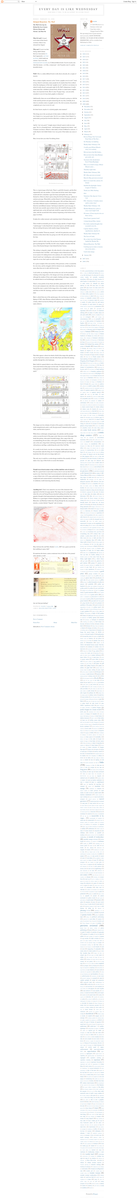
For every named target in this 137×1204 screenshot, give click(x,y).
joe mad (88, 682)
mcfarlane (82, 814)
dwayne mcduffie (98, 511)
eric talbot (99, 525)
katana (92, 716)
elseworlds (83, 521)
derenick (82, 490)
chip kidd (94, 411)
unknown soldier (97, 1137)
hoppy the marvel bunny (87, 632)
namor (82, 856)
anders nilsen (91, 302)
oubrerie (89, 889)
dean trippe (83, 477)
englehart (98, 523)
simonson (82, 1011)
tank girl (97, 1072)
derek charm (90, 488)
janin (90, 657)
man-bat (91, 784)
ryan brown (82, 970)
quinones (85, 934)
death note (91, 477)
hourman (82, 634)
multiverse (99, 847)
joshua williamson (89, 699)
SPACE (100, 1020)
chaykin (94, 409)
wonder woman (95, 1173)
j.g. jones (96, 651)
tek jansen (89, 1076)
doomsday (88, 504)
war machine (90, 1148)
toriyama (82, 1125)
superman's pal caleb (85, 1064)
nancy (88, 856)
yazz (101, 1179)
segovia (82, 997)
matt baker (101, 803)
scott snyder (100, 988)
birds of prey (89, 352)
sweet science (88, 1066)
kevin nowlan (96, 726)
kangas (88, 714)
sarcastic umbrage (86, 978)
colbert (102, 426)
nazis (83, 858)
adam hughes (83, 281)
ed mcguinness (89, 515)
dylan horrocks (86, 513)
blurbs (102, 363)
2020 (84, 71)
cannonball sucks (98, 388)
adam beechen (98, 279)
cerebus (89, 405)
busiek (87, 384)
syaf (103, 1066)
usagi (101, 1139)
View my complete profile (89, 45)
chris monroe (83, 415)
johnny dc (92, 693)
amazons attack (93, 300)
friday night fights (85, 559)
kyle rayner (101, 741)
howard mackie (90, 634)
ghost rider (89, 578)
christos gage (98, 417)
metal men (83, 820)
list (46, 54)
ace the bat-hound (86, 275)
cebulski (91, 402)
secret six (84, 995)
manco (89, 786)
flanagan (90, 546)
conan (100, 435)
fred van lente (84, 554)
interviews (82, 649)
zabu (93, 1183)
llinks (81, 767)
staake (99, 1030)
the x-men (101, 1097)
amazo (85, 300)
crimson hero (95, 448)
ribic (101, 953)
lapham (82, 745)
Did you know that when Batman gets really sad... (93, 156)
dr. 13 (101, 506)
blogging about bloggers (87, 361)
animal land (83, 306)
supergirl (82, 1058)
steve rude (96, 1039)
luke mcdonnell (100, 771)
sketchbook (89, 1013)
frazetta (100, 552)
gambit (81, 565)
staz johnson (99, 1034)
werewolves (85, 1156)
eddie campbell (98, 515)
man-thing (98, 784)
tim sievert (89, 1106)
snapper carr (98, 1016)
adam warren (85, 283)
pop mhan (92, 919)
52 (81, 271)
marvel (91, 797)
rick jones (91, 955)
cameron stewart (88, 388)
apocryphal (99, 308)
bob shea (99, 365)
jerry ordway (92, 670)
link (96, 762)
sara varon (101, 976)
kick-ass (95, 728)
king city (88, 730)
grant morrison (89, 592)
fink (94, 542)
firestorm (86, 544)
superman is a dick (84, 1062)
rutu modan (99, 967)
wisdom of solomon (85, 1166)
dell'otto (89, 483)
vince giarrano (88, 1143)
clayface (98, 421)
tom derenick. (91, 1112)
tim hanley (99, 1104)
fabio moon (83, 538)
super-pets (89, 1053)
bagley (82, 323)
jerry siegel (101, 670)
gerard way (90, 576)
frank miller (100, 550)
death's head (99, 477)
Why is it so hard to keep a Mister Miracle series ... (93, 166)
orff (81, 885)
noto (93, 875)
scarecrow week (87, 982)
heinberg (85, 621)
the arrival (84, 1085)
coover (90, 439)
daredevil (84, 458)
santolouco (94, 976)
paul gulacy (83, 900)
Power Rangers (86, 923)
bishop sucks (99, 352)
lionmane (88, 765)
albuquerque (83, 289)
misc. (85, 193)
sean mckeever (87, 990)
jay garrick (97, 661)
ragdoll (96, 936)
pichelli (96, 912)
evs (100, 536)
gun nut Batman (94, 609)
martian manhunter (86, 795)
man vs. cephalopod (98, 782)
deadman (94, 475)
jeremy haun (99, 667)
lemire (90, 751)
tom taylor (99, 1114)
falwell (81, 540)
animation (98, 306)
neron (90, 860)
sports (84, 1030)
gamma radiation (89, 565)
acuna (90, 279)
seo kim (89, 999)
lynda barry (91, 773)
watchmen (82, 1152)
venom (96, 1141)
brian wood (89, 375)
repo (99, 951)
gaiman (93, 563)
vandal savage (83, 1141)
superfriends (99, 1055)
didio (94, 494)
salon (102, 972)
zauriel (84, 1185)
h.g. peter (99, 611)
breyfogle (98, 373)
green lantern (84, 601)
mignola (102, 824)
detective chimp (91, 490)
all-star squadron (100, 294)
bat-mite (84, 329)
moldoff (99, 833)
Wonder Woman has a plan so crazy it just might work (92, 210)
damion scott (92, 454)
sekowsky (88, 997)
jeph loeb (89, 668)
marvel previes (92, 799)
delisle (83, 483)
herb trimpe (98, 621)
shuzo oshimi (89, 1007)
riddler (82, 957)
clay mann (91, 421)
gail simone (83, 563)
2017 (84, 79)
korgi (87, 739)
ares (95, 310)
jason (102, 657)
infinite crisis (98, 647)
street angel (83, 1045)
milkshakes (101, 826)
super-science (99, 1053)
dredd (92, 508)
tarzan (102, 1072)
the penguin (83, 1091)
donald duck (84, 502)
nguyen (90, 864)
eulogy (102, 529)
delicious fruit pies (99, 481)
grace (97, 590)
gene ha (85, 571)
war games (82, 1148)
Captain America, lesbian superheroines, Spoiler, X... (92, 230)
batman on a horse (92, 336)
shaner (89, 1001)
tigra (94, 1104)
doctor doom (83, 498)
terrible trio (97, 1079)
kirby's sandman (100, 732)
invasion (95, 649)
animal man (90, 306)
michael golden (94, 822)
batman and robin (99, 331)
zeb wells (96, 1185)
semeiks (95, 997)
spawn (81, 1022)
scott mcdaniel (98, 986)
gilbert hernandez (92, 582)
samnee (102, 974)
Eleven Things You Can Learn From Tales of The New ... (92, 138)
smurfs (90, 1016)
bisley (81, 354)
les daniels (83, 755)
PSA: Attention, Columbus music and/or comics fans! (93, 202)
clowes (96, 426)
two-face (82, 1131)
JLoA (96, 678)
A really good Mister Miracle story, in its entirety (92, 148)
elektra (86, 519)
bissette (87, 354)
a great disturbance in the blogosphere (94, 271)
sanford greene (85, 976)
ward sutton (85, 1150)
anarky (83, 302)
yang (96, 1179)
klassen (82, 737)
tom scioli (91, 1114)
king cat (82, 730)
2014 (84, 87)
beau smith (94, 342)
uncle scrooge (84, 1137)
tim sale (82, 1106)
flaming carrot (83, 546)
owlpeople (101, 889)
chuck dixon (100, 419)
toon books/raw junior (86, 1122)
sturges (82, 1047)
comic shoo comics (92, 432)
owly (83, 891)
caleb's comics (92, 386)
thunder (102, 1101)
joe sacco (94, 682)
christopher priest (89, 417)
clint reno (88, 423)
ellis (91, 519)
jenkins (82, 667)
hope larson (92, 630)
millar (83, 828)
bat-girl (102, 327)
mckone (96, 814)
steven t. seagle (89, 1041)
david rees (91, 469)
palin (100, 891)
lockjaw (92, 767)
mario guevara (94, 790)
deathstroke (83, 479)
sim (81, 1009)
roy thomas (94, 965)
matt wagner (99, 805)
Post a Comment (38, 619)
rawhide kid (83, 942)
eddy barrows (83, 517)
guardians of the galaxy (86, 605)
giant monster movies (93, 580)
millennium (91, 828)
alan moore (89, 287)
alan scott (98, 288)
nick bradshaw (98, 864)
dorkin (100, 504)
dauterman (92, 465)
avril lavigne (98, 317)
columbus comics (86, 428)
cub (97, 450)
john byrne (85, 686)
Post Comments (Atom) (47, 626)
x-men (89, 1179)
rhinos (95, 953)
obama (88, 877)
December (87, 106)
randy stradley (88, 940)
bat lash (88, 327)
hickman (88, 626)
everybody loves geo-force (95, 531)
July (85, 120)
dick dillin (87, 494)
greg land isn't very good (97, 601)
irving (84, 651)
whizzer (100, 1158)
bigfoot (89, 350)
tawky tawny (90, 1074)
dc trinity (97, 473)
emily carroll (98, 521)
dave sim (82, 467)
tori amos (98, 1122)
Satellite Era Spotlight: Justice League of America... (92, 186)
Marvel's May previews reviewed (93, 178)
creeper (88, 448)
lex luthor (88, 758)
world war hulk (90, 1177)
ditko (91, 496)
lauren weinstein (92, 747)
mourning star (98, 843)
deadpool (99, 475)
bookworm (99, 367)
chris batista (84, 413)
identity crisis (97, 640)
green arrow (94, 594)
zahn (97, 1183)
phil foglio (97, 906)
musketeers (96, 849)
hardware (84, 617)
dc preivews (99, 469)
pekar (81, 902)
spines (97, 1028)
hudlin (95, 636)
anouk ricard (83, 308)
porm (81, 921)
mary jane (84, 803)
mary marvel (93, 803)
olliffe (100, 881)
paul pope (90, 900)
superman (97, 1060)
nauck (102, 856)
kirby (92, 733)
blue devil (90, 363)
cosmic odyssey (84, 444)
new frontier (91, 862)
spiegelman (91, 1028)
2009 (84, 101)
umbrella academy (97, 1133)
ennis (81, 525)
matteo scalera (83, 807)
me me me (86, 816)
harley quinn (92, 617)
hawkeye (87, 619)
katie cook (93, 718)
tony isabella (99, 1118)
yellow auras (83, 1181)
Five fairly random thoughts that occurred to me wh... (93, 225)
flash (95, 546)
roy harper (85, 965)
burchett (82, 382)
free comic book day (96, 557)
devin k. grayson (86, 492)
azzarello (98, 319)
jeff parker (96, 663)
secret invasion (89, 993)
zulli (91, 1187)
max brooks (82, 809)
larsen (102, 745)
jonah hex (101, 695)
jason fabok (95, 659)
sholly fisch (83, 1005)
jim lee (99, 674)
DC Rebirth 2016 (87, 473)
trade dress (83, 1127)
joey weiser (93, 684)
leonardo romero (98, 753)
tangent (91, 1072)
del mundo (99, 479)
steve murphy (95, 1037)
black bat (88, 357)
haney (84, 615)
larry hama (95, 745)
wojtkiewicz (95, 1166)
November (87, 109)
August (86, 118)
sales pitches (96, 972)
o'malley (82, 877)
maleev (83, 780)
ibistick (82, 640)
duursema (87, 511)
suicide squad (92, 1047)
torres (88, 1125)
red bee (96, 945)
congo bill (83, 437)
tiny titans (89, 1108)
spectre (99, 1022)
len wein (82, 753)
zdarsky (90, 1185)
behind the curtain (93, 344)
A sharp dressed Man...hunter (92, 221)
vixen (102, 1143)
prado (93, 923)
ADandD (95, 283)
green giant (82, 599)
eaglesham (99, 513)
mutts (102, 849)
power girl (101, 921)
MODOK (91, 833)
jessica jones (85, 672)
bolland (82, 367)
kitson (100, 734)
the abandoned (100, 1083)
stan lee (89, 1032)
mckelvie (89, 814)
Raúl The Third (98, 940)
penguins (88, 902)
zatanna (102, 1183)
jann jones (96, 657)
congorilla (91, 437)
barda (93, 325)
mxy (83, 852)
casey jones (101, 396)
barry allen (100, 325)
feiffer (99, 540)
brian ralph (82, 375)
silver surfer (99, 1007)
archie (90, 310)
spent (94, 1024)
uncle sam (98, 1135)
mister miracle (88, 830)
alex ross (88, 292)
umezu (81, 1135)
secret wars (92, 995)
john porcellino (84, 688)
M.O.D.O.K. (83, 776)
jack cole (90, 653)
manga (82, 788)
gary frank (89, 567)
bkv (98, 354)
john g (100, 686)
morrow (94, 841)
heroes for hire (90, 624)
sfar (101, 999)
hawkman (101, 619)
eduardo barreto (93, 517)
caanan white (94, 384)
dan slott (101, 456)
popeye (100, 919)
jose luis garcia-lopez (95, 697)
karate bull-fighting (84, 716)
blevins (100, 359)
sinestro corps (98, 1011)
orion (90, 885)
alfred (102, 292)
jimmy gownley (83, 676)
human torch (83, 638)
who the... (82, 1160)
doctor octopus (94, 498)
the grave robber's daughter (89, 1087)
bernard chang (92, 348)
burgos (93, 382)
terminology (89, 1079)
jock (84, 680)
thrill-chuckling (95, 1101)
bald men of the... (92, 323)
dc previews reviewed (98, 471)
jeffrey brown (91, 665)
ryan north (99, 970)
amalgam (82, 298)
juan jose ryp (96, 701)
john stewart (91, 691)
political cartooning (98, 917)
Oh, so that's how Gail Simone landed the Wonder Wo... (92, 240)
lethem (100, 755)
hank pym (90, 615)
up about (35, 58)
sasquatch (94, 978)
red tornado (96, 947)
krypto (100, 739)
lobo (86, 767)
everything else (85, 534)
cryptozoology (90, 450)
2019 (84, 73)
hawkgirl (94, 619)
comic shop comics (99, 428)
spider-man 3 (93, 1026)
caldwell (84, 386)
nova (97, 875)
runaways (92, 967)
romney (82, 961)
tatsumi (83, 1074)
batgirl (99, 329)
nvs (101, 875)
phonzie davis (83, 912)
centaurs (84, 405)
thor (88, 1101)
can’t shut (45, 56)
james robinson (96, 655)
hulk (99, 636)
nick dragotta (83, 866)
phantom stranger (89, 906)
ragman (102, 936)
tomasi (99, 1116)
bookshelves (90, 367)
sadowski (82, 972)
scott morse (83, 988)
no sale (92, 870)
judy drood (95, 703)
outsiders (95, 889)
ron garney (90, 961)
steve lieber (87, 1037)
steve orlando (88, 1039)
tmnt (96, 1108)
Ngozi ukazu (83, 864)
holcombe (101, 628)
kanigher (95, 714)
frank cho (91, 550)
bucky (100, 380)
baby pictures (90, 321)
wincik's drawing (84, 1164)
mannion (99, 788)
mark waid (98, 793)
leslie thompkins (92, 755)
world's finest (99, 1177)
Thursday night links (90, 169)
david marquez (83, 469)
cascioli (88, 396)
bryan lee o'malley (84, 380)
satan (100, 978)
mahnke (92, 778)
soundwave (93, 1020)
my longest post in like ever (94, 852)
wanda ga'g (85, 1145)
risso (101, 957)
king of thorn (95, 730)
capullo (82, 394)
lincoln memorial (89, 762)
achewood (95, 275)
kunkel (81, 741)
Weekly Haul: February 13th (92, 206)
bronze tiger (83, 377)
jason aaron (85, 659)
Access (102, 273)
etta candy (96, 529)
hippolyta (102, 626)
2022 (84, 65)
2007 (84, 259)
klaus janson (89, 737)
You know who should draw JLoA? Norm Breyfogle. (92, 161)
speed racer (83, 1024)
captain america (90, 390)
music (89, 850)
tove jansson (94, 1125)
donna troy (95, 502)
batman (88, 331)
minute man (99, 828)
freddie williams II (96, 554)
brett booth (91, 373)
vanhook (91, 1141)
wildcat (82, 1162)
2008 (84, 104)
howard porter (100, 634)
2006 (84, 261)
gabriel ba (99, 561)
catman (99, 400)
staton (91, 1034)
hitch (83, 628)
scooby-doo (90, 984)
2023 (84, 62)
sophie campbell (85, 1020)
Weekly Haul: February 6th (91, 234)
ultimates (98, 1131)
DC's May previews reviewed (92, 175)
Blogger (95, 1194)
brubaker (90, 378)
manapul (82, 786)
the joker (101, 1087)
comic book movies (90, 430)
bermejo (84, 348)
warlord (93, 1150)
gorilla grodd (83, 588)
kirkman (84, 734)
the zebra (85, 1099)
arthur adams (98, 312)
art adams (90, 312)
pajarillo (92, 891)
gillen (100, 582)
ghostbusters (98, 578)
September (87, 115)
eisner (99, 517)
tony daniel (89, 1118)
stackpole (82, 1032)
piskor (96, 915)
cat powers (85, 400)
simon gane (99, 1009)
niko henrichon (83, 870)
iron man (101, 649)
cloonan (95, 423)
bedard (82, 344)
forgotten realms (91, 548)
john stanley (83, 691)
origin (85, 885)
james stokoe (83, 657)
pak (97, 891)
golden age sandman (92, 586)
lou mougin (99, 769)
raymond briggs (92, 942)
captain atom (101, 390)
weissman (101, 1154)
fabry (90, 538)
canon (81, 390)
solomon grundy (91, 1018)
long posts (83, 769)
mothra (84, 843)
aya (92, 319)
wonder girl (89, 1171)
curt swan (96, 452)
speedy (89, 1024)
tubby (95, 1129)
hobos (95, 628)
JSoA (81, 701)
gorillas (91, 588)
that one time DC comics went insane (92, 1082)
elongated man (98, 519)
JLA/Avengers (86, 678)
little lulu (99, 765)
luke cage (91, 771)
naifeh (100, 854)
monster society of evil (92, 835)
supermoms (95, 1064)
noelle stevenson (89, 872)
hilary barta (95, 626)
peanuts (99, 900)
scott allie (97, 984)
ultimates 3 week (85, 1133)
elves (90, 521)
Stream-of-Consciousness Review (93, 1043)
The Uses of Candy (89, 236)
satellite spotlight (84, 980)
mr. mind (97, 845)
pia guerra (90, 912)
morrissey (88, 841)
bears (83, 342)
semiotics (102, 997)
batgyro (82, 331)
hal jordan (101, 613)
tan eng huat (83, 1072)
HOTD (99, 632)
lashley (84, 747)
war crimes (99, 1145)
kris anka (92, 739)
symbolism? (84, 1068)
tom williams (91, 1116)
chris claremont (93, 413)
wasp (100, 1150)
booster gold (83, 369)
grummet (99, 603)
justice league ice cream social (90, 709)
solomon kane (100, 1018)
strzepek (90, 1045)
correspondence (97, 441)
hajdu (93, 613)
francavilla (83, 550)
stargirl (81, 1034)
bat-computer (95, 327)
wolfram (102, 1166)
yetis (91, 1181)
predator (99, 923)
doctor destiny (98, 496)
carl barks (95, 394)
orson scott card (98, 885)
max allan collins (98, 807)
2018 (84, 76)
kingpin (87, 732)
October (86, 112)
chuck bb (91, 419)
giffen (102, 580)
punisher (94, 932)
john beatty (101, 684)
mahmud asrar (84, 778)
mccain (93, 812)
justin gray (83, 712)
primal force (83, 928)
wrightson (82, 1179)
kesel (100, 724)
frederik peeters (84, 557)
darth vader (99, 462)
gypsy (93, 611)
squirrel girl (91, 1030)
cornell (88, 442)
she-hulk (84, 1003)
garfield (82, 567)
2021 (84, 68)
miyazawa (97, 830)
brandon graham (96, 371)
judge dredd (85, 703)
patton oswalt (91, 898)
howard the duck (87, 636)
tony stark (83, 1120)
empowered (83, 523)
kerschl (95, 724)
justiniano (91, 712)
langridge (99, 743)
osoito (81, 887)
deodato (82, 488)
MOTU (91, 843)
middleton (87, 824)
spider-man (83, 1026)
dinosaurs (83, 496)
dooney (95, 504)
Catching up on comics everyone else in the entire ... (93, 248)
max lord (102, 809)
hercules (82, 624)
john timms (99, 691)
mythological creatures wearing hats (88, 854)
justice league (96, 707)
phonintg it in (98, 910)
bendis (88, 346)
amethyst (102, 300)
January (86, 255)
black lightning (84, 359)
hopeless (100, 630)
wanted (92, 1145)
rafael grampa (89, 936)
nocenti (82, 872)
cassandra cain (86, 398)
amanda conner (91, 298)
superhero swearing (85, 1060)
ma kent (92, 776)
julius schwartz (100, 705)
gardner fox (99, 565)
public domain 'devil (99, 930)
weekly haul (89, 1154)
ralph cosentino (95, 938)
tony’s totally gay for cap (95, 1120)
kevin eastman (84, 726)
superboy (82, 1055)
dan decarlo (101, 454)
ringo (96, 957)
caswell (102, 398)
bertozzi (100, 348)
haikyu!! (82, 613)
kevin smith (88, 728)
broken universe (98, 375)
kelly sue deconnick (84, 722)
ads (88, 285)
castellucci (95, 398)
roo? (86, 963)
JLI (92, 678)
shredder (82, 1007)
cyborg (102, 452)
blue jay (97, 363)
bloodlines (100, 361)
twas (101, 1129)
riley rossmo (89, 957)
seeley (100, 995)
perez (94, 902)
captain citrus (85, 392)
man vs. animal (84, 782)
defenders (91, 479)
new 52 (96, 860)
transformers (92, 1127)
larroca (87, 745)
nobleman (100, 870)
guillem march (97, 607)
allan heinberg (85, 296)
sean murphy (96, 990)
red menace (88, 947)
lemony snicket (98, 751)
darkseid (99, 460)
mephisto (100, 818)
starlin (87, 1034)
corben (96, 439)
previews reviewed (88, 925)
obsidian (96, 877)
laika (54, 608)
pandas (90, 893)
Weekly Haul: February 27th (92, 144)
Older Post (74, 622)
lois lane (99, 767)
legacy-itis (90, 749)
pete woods (101, 902)
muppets (82, 849)
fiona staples (99, 542)
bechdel (100, 342)
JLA (102, 676)
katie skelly (101, 718)
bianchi (82, 350)
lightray (97, 760)
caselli (94, 396)
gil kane (85, 582)
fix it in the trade (97, 544)
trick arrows (101, 1127)
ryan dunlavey (90, 970)
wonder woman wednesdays (88, 1175)
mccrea (100, 811)
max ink (89, 809)
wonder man (99, 1171)
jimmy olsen (92, 676)
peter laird (99, 904)
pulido (88, 932)
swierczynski (97, 1066)
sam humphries (94, 974)
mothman (101, 841)
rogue (101, 959)
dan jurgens (85, 456)
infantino (90, 647)
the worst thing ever (90, 1097)
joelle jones (85, 684)
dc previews (84, 471)
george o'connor (93, 573)
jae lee (97, 653)
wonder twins (83, 1173)
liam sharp (96, 758)
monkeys (82, 835)
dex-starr (96, 492)
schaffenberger (98, 982)
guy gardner (85, 611)
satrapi (93, 980)
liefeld (86, 760)
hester (97, 624)
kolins (81, 739)
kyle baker (93, 741)
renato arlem (83, 951)
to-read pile (95, 1110)
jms (103, 678)
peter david (92, 904)
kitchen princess (92, 734)
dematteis (95, 483)
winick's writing (96, 1164)
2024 (84, 59)
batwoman (101, 340)
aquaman (83, 310)
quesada (101, 932)
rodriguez (89, 959)
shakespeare (83, 1001)
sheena (90, 1003)
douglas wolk (95, 506)
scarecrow (101, 980)
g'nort (92, 561)
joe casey (90, 680)
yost (96, 1181)
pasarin (95, 896)
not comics (84, 875)
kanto (101, 714)
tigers (89, 1104)
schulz (82, 984)
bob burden (85, 365)
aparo (91, 308)
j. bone (89, 651)
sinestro (90, 1011)
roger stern (95, 959)
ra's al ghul (99, 934)
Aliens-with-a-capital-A (88, 294)
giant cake (83, 580)
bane (89, 325)
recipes (100, 942)
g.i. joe (85, 561)
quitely (92, 934)
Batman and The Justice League (90, 333)
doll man (93, 500)
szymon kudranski (94, 1068)
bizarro (93, 354)
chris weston (92, 415)
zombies (84, 1188)
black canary (97, 357)
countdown (94, 444)
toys (101, 1125)
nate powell (95, 856)
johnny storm (93, 695)
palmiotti (83, 894)
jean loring (89, 663)
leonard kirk (90, 753)
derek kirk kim (98, 488)
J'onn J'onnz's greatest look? (92, 218)
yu (88, 1183)
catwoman (83, 403)
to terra (88, 1110)
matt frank (84, 805)
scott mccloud (88, 986)
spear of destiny (90, 1022)
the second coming (84, 1095)
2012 (84, 93)
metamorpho (91, 820)
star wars (98, 1032)
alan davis (95, 285)
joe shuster (101, 682)
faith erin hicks (98, 538)
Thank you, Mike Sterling (91, 190)
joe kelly (97, 680)
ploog (88, 917)
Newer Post (36, 622)
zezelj (102, 1185)
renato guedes (92, 951)
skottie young (101, 1013)
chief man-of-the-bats (85, 411)
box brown (91, 369)
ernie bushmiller (93, 527)
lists (93, 765)
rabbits (82, 936)
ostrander (89, 887)
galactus (100, 563)
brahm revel (86, 371)
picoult (102, 912)
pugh (83, 932)
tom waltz (82, 1116)
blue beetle (83, 363)
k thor (97, 712)
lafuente (89, 743)
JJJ (98, 676)
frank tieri (85, 552)
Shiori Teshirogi (98, 1003)
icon (90, 640)
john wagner (83, 693)
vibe (81, 1143)
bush (81, 384)
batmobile (87, 340)
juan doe (88, 701)
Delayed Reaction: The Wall (92, 244)
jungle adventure (86, 707)
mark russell (89, 792)
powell (95, 921)
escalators (84, 529)
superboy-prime (91, 1055)
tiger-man (84, 1104)
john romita (93, 688)
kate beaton (99, 716)
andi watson (101, 302)
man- (85, 784)
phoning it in (85, 910)
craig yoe (89, 446)
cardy (88, 394)
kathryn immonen (84, 718)
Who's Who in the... (92, 1160)
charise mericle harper (87, 407)
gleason (82, 584)
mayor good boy (85, 811)
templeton (95, 1076)
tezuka (91, 1081)
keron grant (88, 724)
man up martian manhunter (95, 780)
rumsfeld (86, 967)
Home (55, 622)
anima (100, 304)
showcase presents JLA (95, 1005)
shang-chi (95, 1001)
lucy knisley (83, 771)
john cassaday (93, 686)
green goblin (90, 599)
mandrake (97, 786)
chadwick (95, 405)
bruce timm (99, 377)
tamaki (100, 1070)
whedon (94, 1158)
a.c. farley (84, 273)
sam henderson (85, 974)
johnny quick (85, 695)
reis (83, 949)
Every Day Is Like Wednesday (68, 9)
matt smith (91, 805)
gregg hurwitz (86, 603)
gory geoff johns (99, 588)
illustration (89, 642)
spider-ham (99, 1024)
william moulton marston (94, 1162)
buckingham (94, 380)
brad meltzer (100, 369)
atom (98, 315)
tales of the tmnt (91, 1070)
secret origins (100, 992)
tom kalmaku (99, 1112)
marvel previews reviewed (97, 801)
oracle (100, 883)
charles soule (85, 409)
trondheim (90, 1129)
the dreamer (92, 1085)
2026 (84, 54)
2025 (84, 57)
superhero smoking (95, 1058)
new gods (99, 862)
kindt (100, 728)
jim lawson (90, 674)
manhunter (91, 788)
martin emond (98, 794)
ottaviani (82, 889)
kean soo (84, 720)
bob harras (92, 365)
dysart (93, 513)
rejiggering (90, 949)
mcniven (102, 814)
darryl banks (91, 462)
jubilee (102, 701)
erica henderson (83, 527)
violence (95, 1143)
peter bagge (84, 904)
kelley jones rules (95, 720)
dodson (87, 500)
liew (92, 760)
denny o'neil (98, 486)
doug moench (84, 507)
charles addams (100, 407)
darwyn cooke (83, 465)
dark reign (90, 460)
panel (95, 893)
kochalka (98, 737)
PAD (87, 891)
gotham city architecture (87, 590)
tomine (82, 1118)
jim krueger (83, 674)
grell (93, 603)
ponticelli (85, 919)
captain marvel (96, 392)
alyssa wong (99, 296)
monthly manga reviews (91, 839)
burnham (99, 382)
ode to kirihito (95, 879)
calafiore (102, 384)
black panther (93, 359)
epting (86, 525)
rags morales (85, 938)
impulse (98, 642)
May (85, 126)
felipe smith (83, 542)
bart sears (82, 327)
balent (100, 323)
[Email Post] (55, 606)
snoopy (82, 1018)
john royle (100, 688)
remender (98, 949)
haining (88, 613)
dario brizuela (92, 458)
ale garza (97, 289)
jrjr (100, 699)
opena (94, 883)
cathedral (93, 400)
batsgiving (94, 340)
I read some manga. (89, 252)
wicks (100, 1160)
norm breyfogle (98, 872)
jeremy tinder (83, 670)
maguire (99, 776)
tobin (100, 1110)
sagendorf (88, 972)
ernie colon (101, 527)
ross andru (91, 963)
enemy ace (90, 523)
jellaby (100, 665)
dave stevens (90, 467)
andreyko (84, 304)
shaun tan (101, 1001)
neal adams (90, 858)
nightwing (98, 868)
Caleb (95, 21)
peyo (81, 906)
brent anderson (83, 373)
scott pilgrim (91, 988)
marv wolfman (84, 797)
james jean (87, 655)
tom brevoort (83, 1112)
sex (98, 999)
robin (81, 959)
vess (101, 1141)
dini (101, 494)
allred (92, 296)
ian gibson (99, 638)
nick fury (91, 866)
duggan (97, 508)
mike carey (85, 826)
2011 (84, 96)
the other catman (98, 1089)
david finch (98, 467)
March (86, 132)
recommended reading (85, 944)
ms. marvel (90, 847)
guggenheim (83, 607)
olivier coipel (94, 881)
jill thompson (98, 672)
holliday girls (85, 630)
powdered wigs (88, 921)
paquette (87, 896)
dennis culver (88, 486)
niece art (90, 868)
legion (96, 749)
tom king (83, 1114)
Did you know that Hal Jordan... (93, 152)
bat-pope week (91, 329)
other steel (99, 887)
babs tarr (82, 321)
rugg (81, 967)
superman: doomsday (96, 1062)
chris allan (101, 411)
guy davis (102, 609)
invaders (89, 649)
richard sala (83, 955)
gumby (87, 609)
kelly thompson (94, 722)
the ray (91, 1091)
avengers (88, 317)
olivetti (87, 881)
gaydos (98, 569)
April (86, 129)
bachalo (98, 321)
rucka (100, 965)
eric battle (92, 525)
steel (81, 1037)
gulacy (82, 609)
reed (103, 947)
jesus (91, 672)
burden (87, 382)
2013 (84, 90)
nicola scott (83, 868)
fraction (99, 548)
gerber (97, 576)
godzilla (90, 584)
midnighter (94, 824)
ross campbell (100, 963)
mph (91, 845)
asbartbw (93, 315)
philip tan (91, 908)
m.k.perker (99, 773)
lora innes (93, 769)
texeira (86, 1081)
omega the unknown (85, 883)
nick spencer (98, 866)
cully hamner (88, 452)
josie (96, 699)
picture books (86, 915)
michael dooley (84, 822)
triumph (83, 1129)
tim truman (96, 1106)
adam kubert (92, 281)
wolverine (85, 1169)
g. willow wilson (99, 559)
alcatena (91, 289)
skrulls (83, 1016)
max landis (95, 809)
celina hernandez (100, 402)
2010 (84, 98)
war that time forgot (99, 1148)
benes (95, 346)
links (102, 762)
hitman (90, 628)
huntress (91, 638)
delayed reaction (45, 608)
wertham (92, 1156)
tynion (89, 1131)
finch (89, 542)
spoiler (102, 1028)
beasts (88, 342)
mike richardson (93, 826)
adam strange (101, 281)
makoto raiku (101, 778)
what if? (87, 1158)
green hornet (99, 599)
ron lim (98, 961)
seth (94, 999)
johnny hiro (101, 693)
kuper (86, 741)
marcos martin (83, 790)
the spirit (93, 1095)
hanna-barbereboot (100, 615)
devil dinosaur (100, 490)
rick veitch (99, 955)
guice (89, 607)
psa (91, 930)
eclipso (81, 515)
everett (83, 531)
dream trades (84, 509)
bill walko (96, 350)
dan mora (95, 456)
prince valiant (93, 928)
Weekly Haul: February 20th (92, 172)
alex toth (97, 292)
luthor (84, 773)
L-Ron (84, 743)
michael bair (99, 820)
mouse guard (83, 845)
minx (81, 830)
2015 (84, 84)
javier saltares (88, 661)
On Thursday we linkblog (91, 142)
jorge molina (85, 697)
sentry (83, 999)
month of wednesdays (96, 837)
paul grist (100, 898)
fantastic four (90, 540)
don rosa (99, 500)
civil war (85, 421)
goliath (100, 586)
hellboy (91, 621)
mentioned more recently (40, 63)
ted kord (97, 1074)
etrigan (90, 529)
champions (101, 405)
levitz (81, 758)
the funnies (100, 1085)
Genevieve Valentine (94, 571)
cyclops (84, 454)
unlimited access (84, 1139)
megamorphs (92, 818)
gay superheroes (90, 569)
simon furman (89, 1009)
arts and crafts (84, 315)
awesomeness (84, 319)
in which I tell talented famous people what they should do (92, 645)
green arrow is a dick (96, 596)
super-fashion (91, 1051)
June (85, 123)
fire (81, 544)
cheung (100, 409)
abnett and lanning (93, 273)
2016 (84, 82)
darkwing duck (83, 462)
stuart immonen (98, 1045)
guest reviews (98, 605)
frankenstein (93, 552)
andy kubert (93, 304)
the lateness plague (87, 1089)
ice (86, 640)
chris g (100, 413)
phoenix (99, 908)
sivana (81, 1013)
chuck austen (83, 419)
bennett (102, 346)
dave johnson (99, 465)
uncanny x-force (89, 1135)
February (87, 134)
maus (90, 807)
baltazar (82, 325)
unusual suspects (94, 1139)
